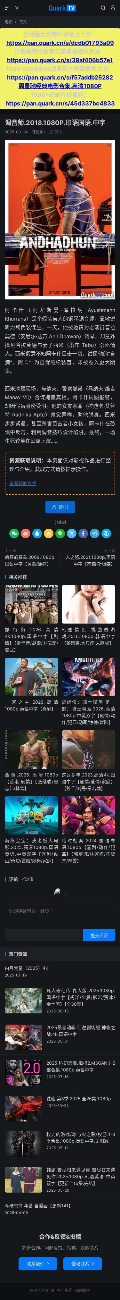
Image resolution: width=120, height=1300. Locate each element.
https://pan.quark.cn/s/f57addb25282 (60, 77)
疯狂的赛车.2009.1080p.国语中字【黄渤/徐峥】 (30, 560)
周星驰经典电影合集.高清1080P (60, 86)
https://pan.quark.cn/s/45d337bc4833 (60, 103)
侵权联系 (82, 1263)
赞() (56, 132)
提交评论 (99, 935)
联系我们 (38, 1263)
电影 (8, 22)
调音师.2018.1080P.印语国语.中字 (55, 123)
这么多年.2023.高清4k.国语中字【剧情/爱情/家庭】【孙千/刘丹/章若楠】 (88, 781)
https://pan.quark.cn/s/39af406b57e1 (60, 60)
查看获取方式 (22, 483)
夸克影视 (60, 8)
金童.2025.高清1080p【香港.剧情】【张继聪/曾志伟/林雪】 (31, 781)
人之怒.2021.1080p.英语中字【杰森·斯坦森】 (90, 560)
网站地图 (83, 1290)
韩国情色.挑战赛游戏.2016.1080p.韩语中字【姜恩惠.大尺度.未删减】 (88, 636)
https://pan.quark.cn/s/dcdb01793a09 (60, 42)
